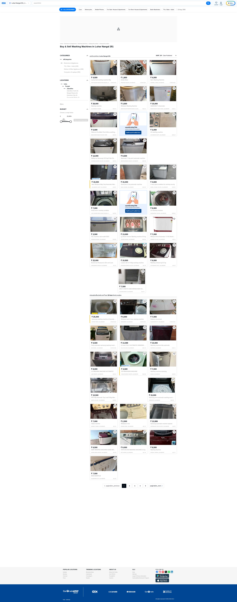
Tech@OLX (112, 576)
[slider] (61, 122)
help (64, 599)
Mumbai (65, 574)
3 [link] (134, 486)
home (61, 43)
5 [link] (145, 486)
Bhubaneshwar (90, 572)
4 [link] (140, 486)
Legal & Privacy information (139, 576)
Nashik (88, 578)
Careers (111, 578)
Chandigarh (89, 576)
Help (133, 572)
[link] (156, 486)
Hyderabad (89, 574)
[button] (28, 3)
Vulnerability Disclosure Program (140, 578)
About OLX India (113, 572)
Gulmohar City (72, 95)
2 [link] (129, 486)
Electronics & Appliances (70, 43)
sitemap (68, 599)
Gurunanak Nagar (73, 97)
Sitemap (134, 574)
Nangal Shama (72, 93)
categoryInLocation (93, 43)
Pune (64, 578)
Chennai (65, 576)
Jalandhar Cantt (72, 91)
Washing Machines (82, 43)
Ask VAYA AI (112, 574)
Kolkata (65, 572)
